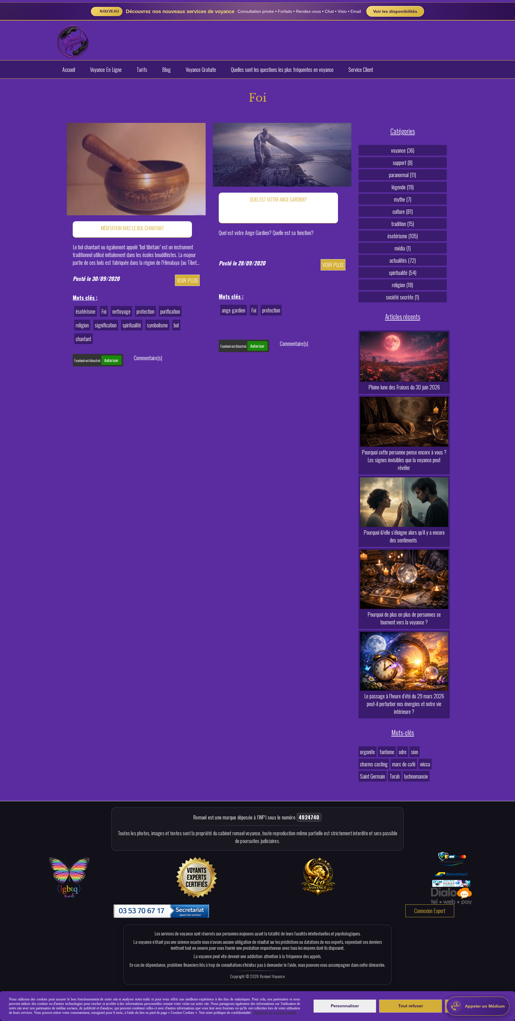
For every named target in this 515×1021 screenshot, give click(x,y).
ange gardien (233, 310)
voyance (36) (402, 150)
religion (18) (402, 285)
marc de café (403, 764)
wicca (425, 764)
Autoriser (111, 360)
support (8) (402, 162)
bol (176, 325)
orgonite (367, 752)
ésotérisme (85, 311)
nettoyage (121, 311)
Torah (395, 776)
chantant (83, 339)
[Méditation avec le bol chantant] (136, 168)
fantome (386, 752)
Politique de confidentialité (274, 1013)
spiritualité (131, 325)
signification (106, 325)
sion (414, 752)
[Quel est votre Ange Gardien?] (282, 154)
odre (403, 752)
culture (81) (403, 211)
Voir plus (187, 280)
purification (170, 311)
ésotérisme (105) (402, 236)
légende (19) (403, 187)
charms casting (374, 764)
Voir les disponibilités (395, 11)
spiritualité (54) (402, 272)
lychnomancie (416, 776)
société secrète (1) (402, 297)
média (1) (403, 248)
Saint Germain (372, 776)
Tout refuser (410, 1005)
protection (145, 311)
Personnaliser (345, 1005)
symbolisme (157, 325)
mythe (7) (402, 199)
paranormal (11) (402, 175)
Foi (103, 311)
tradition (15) (402, 224)
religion (82, 325)
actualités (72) (403, 260)
